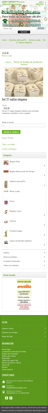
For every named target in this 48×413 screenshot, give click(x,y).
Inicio (4, 40)
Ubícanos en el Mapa (9, 332)
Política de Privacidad (10, 354)
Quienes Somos (8, 328)
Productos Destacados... (12, 261)
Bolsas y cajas (34, 40)
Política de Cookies (9, 356)
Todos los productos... (12, 265)
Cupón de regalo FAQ (10, 360)
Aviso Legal (6, 349)
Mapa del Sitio (7, 336)
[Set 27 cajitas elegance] (24, 96)
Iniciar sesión (40, 4)
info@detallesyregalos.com (16, 388)
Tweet (4, 105)
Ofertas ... (7, 253)
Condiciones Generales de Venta (14, 351)
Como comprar (7, 369)
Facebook (10, 398)
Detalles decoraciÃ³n (17, 40)
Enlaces (5, 367)
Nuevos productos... (11, 257)
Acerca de (5, 365)
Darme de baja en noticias (11, 363)
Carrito (41, 2)
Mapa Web (6, 358)
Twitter (6, 398)
